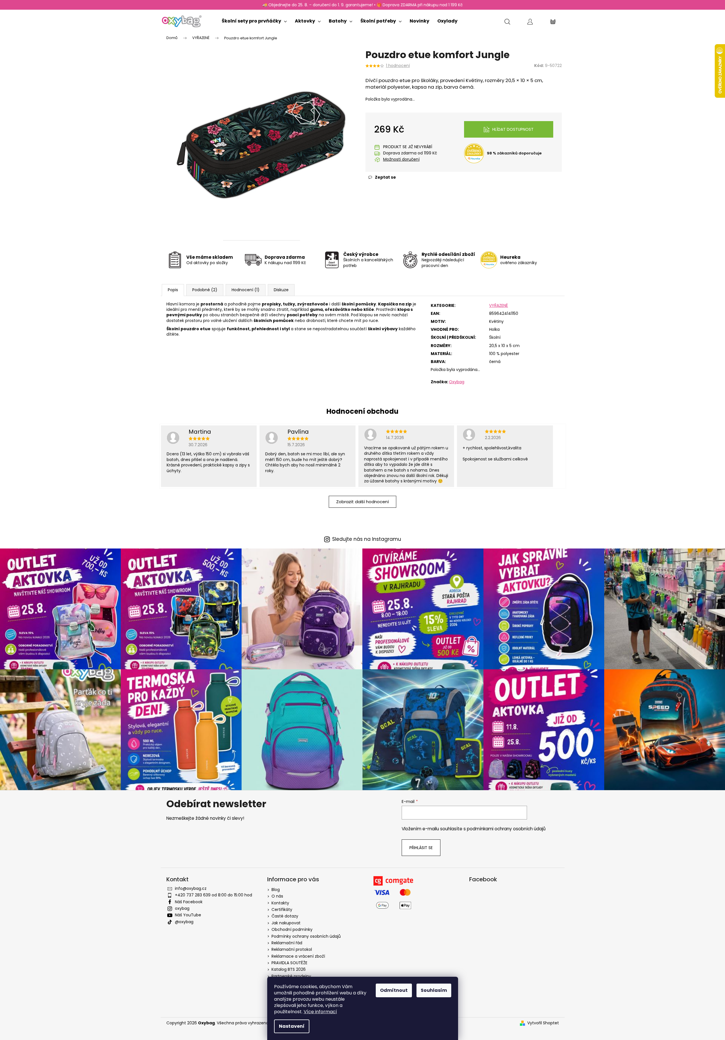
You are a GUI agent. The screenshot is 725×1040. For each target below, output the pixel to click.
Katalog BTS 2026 (288, 969)
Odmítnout (394, 990)
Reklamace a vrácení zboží (298, 956)
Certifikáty (281, 909)
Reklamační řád (286, 943)
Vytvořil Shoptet (543, 1023)
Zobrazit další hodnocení (362, 502)
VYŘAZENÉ (498, 305)
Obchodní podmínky (292, 929)
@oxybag (184, 922)
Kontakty (280, 903)
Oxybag (456, 382)
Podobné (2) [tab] (204, 290)
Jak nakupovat (286, 923)
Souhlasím (434, 990)
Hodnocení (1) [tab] (246, 290)
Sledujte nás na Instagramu (366, 539)
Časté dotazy (284, 916)
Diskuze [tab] (281, 290)
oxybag (182, 908)
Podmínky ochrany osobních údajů (306, 936)
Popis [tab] (173, 290)
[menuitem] (254, 20)
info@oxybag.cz (191, 888)
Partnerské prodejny (291, 976)
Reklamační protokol (291, 949)
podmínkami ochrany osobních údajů (506, 829)
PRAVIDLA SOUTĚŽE (289, 963)
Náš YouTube (188, 915)
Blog (275, 889)
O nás (277, 896)
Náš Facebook (189, 902)
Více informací (320, 1011)
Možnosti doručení (401, 159)
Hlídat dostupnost (513, 129)
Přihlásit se (421, 848)
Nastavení (292, 1026)
